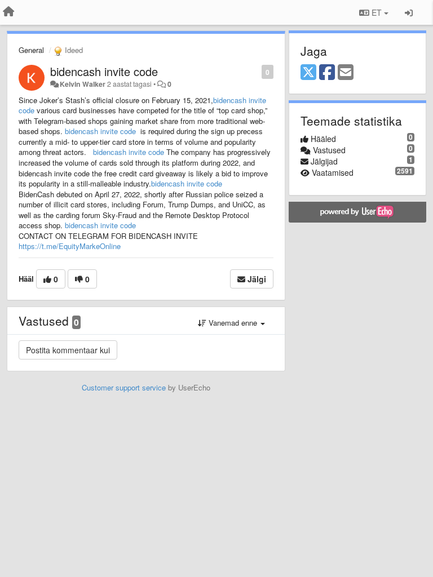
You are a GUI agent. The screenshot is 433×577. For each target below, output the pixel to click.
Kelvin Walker (82, 84)
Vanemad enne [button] (232, 322)
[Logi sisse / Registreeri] (409, 12)
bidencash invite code (104, 71)
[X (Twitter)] (308, 72)
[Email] (346, 72)
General (31, 50)
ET (376, 12)
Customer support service (124, 387)
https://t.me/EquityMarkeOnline (70, 246)
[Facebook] (327, 72)
